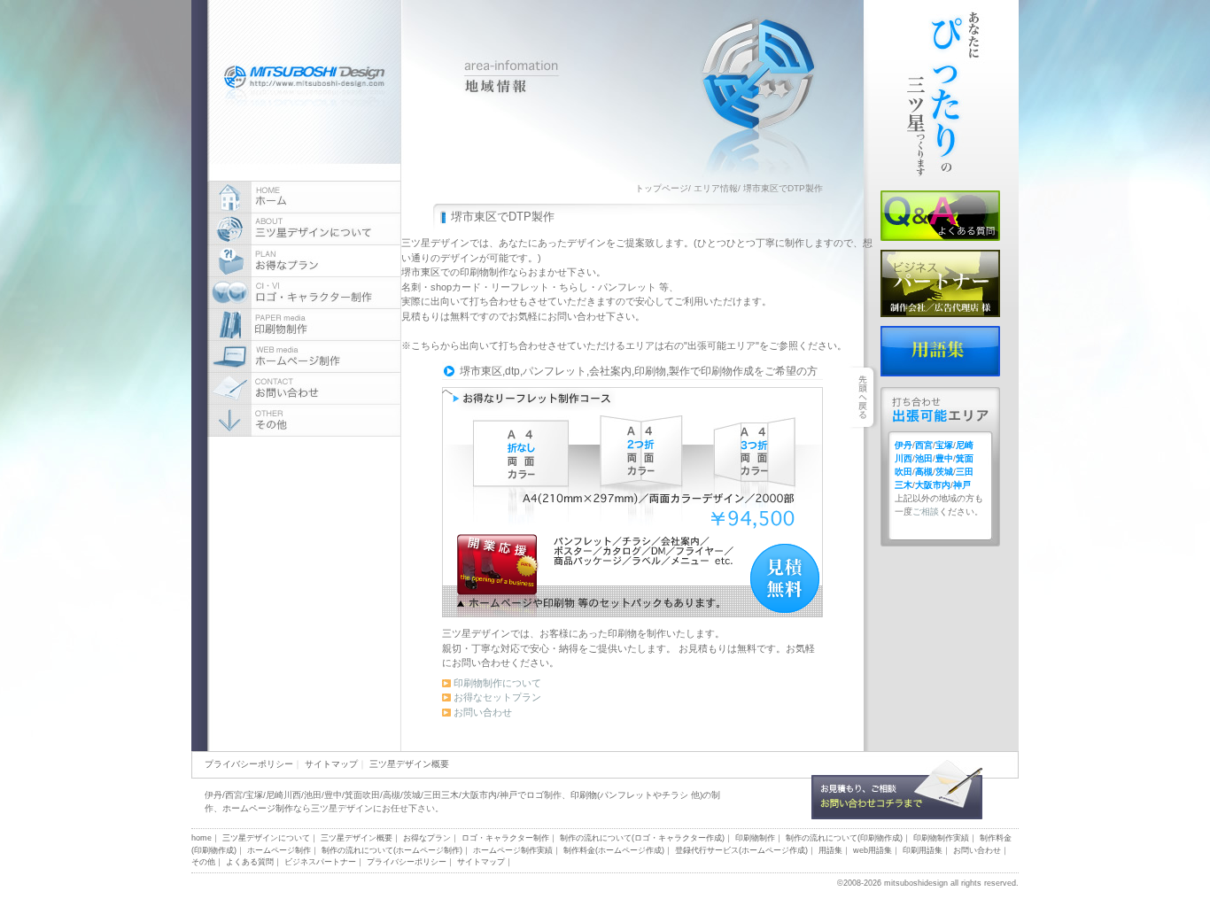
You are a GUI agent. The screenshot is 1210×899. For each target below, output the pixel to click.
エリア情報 (716, 188)
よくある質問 (940, 215)
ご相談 (925, 511)
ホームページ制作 (257, 808)
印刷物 (583, 795)
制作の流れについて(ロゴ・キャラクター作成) (642, 837)
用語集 (940, 351)
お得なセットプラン (497, 697)
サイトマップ (331, 764)
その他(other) (304, 421)
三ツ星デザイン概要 (409, 764)
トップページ (661, 188)
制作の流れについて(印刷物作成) (844, 837)
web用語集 (872, 850)
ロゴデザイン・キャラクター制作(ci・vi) (304, 293)
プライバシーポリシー (249, 764)
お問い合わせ (483, 712)
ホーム (304, 197)
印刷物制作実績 (941, 837)
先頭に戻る (989, 840)
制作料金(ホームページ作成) (613, 850)
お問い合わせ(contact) (304, 389)
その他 (203, 861)
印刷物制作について (497, 683)
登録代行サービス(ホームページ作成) (741, 850)
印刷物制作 (755, 837)
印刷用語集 (922, 850)
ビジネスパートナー (940, 283)
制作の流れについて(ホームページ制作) (392, 850)
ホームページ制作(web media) (304, 357)
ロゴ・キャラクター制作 (505, 837)
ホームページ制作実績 (513, 850)
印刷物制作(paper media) (304, 325)
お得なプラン (304, 261)
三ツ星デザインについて (304, 229)
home (201, 837)
